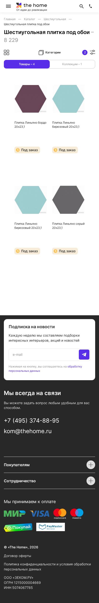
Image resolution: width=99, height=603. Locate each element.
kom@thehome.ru (28, 431)
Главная (10, 19)
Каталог (30, 19)
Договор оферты (17, 556)
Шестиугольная (55, 19)
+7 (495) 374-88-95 (31, 420)
